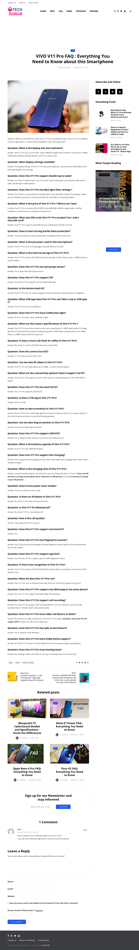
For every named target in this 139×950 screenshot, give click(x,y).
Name (11, 881)
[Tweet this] (79, 662)
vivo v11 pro (28, 662)
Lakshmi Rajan (65, 67)
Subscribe (63, 807)
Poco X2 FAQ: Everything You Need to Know (69, 772)
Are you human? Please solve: (21, 910)
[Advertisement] (69, 33)
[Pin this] (85, 662)
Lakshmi (25, 738)
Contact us (12, 3)
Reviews (94, 11)
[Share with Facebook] (76, 662)
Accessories (104, 175)
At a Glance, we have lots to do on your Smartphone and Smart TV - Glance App (121, 148)
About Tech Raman (27, 940)
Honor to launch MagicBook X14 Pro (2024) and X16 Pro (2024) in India (119, 130)
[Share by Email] (87, 662)
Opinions (81, 11)
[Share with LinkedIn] (82, 662)
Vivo (17, 662)
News (69, 11)
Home (43, 11)
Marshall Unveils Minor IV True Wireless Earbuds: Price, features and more (121, 113)
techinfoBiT (46, 945)
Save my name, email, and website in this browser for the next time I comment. (43, 903)
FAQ (61, 11)
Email (10, 889)
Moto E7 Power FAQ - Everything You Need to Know (69, 726)
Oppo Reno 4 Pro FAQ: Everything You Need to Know (27, 772)
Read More (113, 249)
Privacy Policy (34, 3)
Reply (85, 830)
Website (11, 896)
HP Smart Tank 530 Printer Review (111, 200)
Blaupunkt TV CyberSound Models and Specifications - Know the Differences (27, 728)
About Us (22, 3)
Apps (52, 11)
